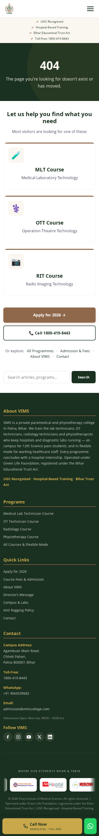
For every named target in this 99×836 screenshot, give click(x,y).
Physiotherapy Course (20, 536)
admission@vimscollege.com (26, 709)
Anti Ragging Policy (18, 610)
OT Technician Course (21, 521)
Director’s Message (18, 594)
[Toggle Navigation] (90, 9)
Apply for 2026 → (49, 315)
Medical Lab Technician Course (28, 513)
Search (84, 377)
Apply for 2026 (15, 571)
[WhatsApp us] (90, 826)
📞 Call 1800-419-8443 (49, 333)
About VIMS (40, 356)
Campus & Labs (15, 602)
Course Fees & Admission (23, 579)
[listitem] (7, 737)
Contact (62, 356)
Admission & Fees (75, 350)
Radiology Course (17, 529)
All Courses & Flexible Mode (25, 544)
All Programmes (40, 350)
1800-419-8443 (15, 678)
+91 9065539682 (16, 693)
